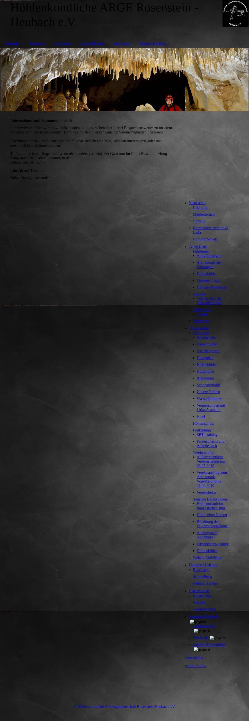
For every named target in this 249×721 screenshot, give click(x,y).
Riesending (205, 378)
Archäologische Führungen (209, 264)
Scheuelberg (202, 576)
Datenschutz (202, 595)
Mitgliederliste (204, 626)
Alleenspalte (206, 337)
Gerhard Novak (205, 239)
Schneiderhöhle (209, 385)
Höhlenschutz (203, 423)
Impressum (122, 43)
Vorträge (199, 294)
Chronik (199, 221)
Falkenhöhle (206, 274)
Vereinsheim (206, 492)
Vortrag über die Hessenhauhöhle (209, 300)
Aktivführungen (209, 256)
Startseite (12, 43)
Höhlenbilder (207, 551)
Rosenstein (201, 570)
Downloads (194, 657)
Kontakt (199, 602)
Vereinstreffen (203, 452)
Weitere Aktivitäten (207, 557)
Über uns (200, 207)
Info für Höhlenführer (209, 644)
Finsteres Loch (208, 280)
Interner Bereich (152, 43)
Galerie (202, 314)
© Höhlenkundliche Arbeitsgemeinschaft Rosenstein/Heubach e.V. (124, 706)
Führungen (201, 251)
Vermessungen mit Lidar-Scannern (211, 407)
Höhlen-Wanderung (212, 287)
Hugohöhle (205, 371)
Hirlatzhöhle (206, 364)
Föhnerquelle (207, 344)
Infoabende (201, 321)
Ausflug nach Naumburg (207, 535)
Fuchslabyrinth (208, 351)
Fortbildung (202, 430)
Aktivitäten (62, 43)
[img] (124, 79)
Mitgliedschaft (204, 214)
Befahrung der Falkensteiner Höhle (212, 523)
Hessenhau (205, 358)
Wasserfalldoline (209, 398)
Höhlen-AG (202, 310)
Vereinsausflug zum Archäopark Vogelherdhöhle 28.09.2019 (212, 479)
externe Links (195, 666)
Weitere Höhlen (205, 583)
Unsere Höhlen (92, 43)
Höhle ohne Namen (212, 515)
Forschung (201, 333)
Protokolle (201, 637)
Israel (201, 416)
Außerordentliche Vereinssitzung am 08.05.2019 (211, 461)
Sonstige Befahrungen (210, 499)
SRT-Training (207, 434)
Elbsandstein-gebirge (213, 544)
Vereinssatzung (204, 609)
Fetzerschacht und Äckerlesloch (210, 443)
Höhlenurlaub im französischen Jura (211, 505)
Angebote (36, 43)
